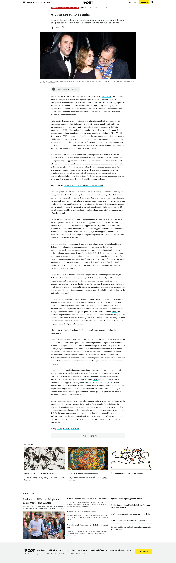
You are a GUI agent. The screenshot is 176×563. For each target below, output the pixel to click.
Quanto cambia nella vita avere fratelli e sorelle (83, 185)
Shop (129, 2)
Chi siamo (41, 550)
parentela (75, 428)
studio (114, 311)
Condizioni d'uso (97, 550)
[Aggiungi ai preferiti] (62, 27)
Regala (135, 2)
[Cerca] (44, 2)
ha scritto (116, 373)
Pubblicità (52, 550)
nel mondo (106, 96)
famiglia (66, 428)
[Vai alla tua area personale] (152, 2)
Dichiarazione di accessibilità (118, 550)
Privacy (62, 550)
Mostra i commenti (88, 435)
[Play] (54, 89)
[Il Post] (88, 2)
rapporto (106, 127)
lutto (82, 413)
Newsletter (31, 2)
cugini (59, 428)
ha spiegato (60, 191)
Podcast (39, 2)
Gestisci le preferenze (77, 550)
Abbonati (144, 2)
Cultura (84, 8)
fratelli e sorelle (90, 111)
